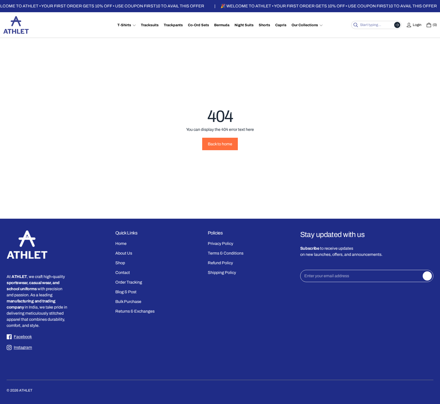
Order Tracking (128, 282)
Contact (122, 272)
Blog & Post (125, 292)
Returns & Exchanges (135, 311)
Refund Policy (220, 263)
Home (121, 243)
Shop (120, 263)
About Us (123, 253)
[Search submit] (397, 25)
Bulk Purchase (128, 301)
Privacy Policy (220, 243)
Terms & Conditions (225, 253)
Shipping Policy (222, 272)
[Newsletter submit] (427, 276)
